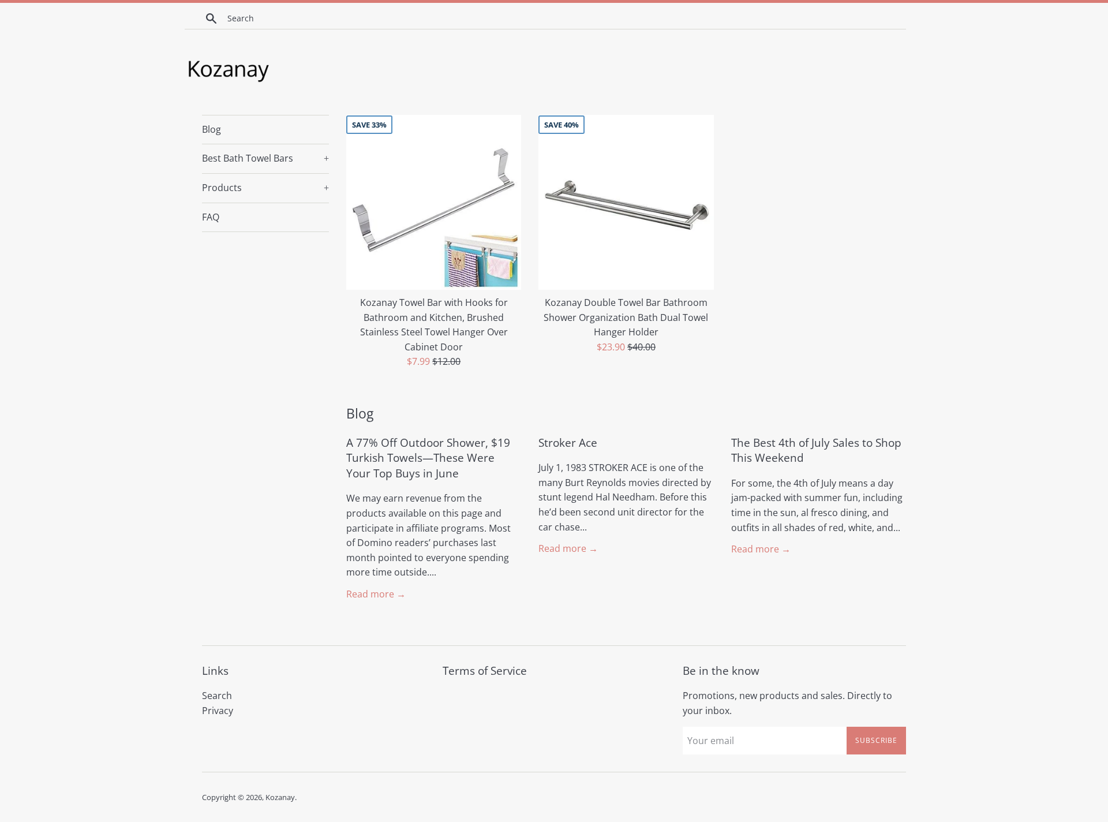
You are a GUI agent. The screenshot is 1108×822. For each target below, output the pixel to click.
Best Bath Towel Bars (265, 158)
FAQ (210, 217)
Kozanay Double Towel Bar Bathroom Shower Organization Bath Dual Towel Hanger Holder (626, 317)
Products (265, 187)
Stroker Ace (567, 442)
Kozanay (280, 797)
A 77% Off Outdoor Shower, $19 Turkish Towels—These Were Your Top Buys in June (428, 458)
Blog (211, 129)
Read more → (376, 594)
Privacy (217, 710)
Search (217, 695)
